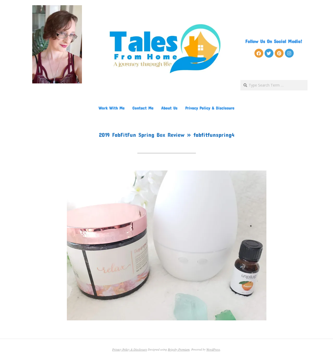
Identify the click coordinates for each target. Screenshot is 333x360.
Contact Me (142, 107)
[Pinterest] (279, 53)
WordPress (213, 349)
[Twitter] (269, 53)
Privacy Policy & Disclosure (209, 107)
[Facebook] (258, 53)
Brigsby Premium (179, 349)
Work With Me (112, 107)
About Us (169, 107)
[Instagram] (289, 53)
